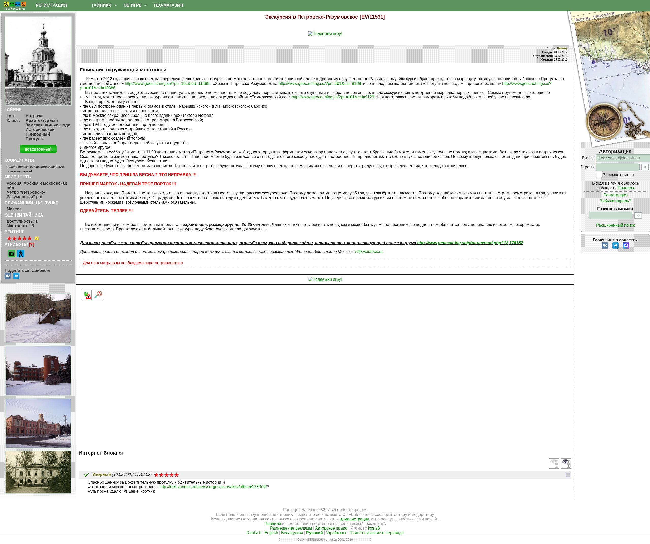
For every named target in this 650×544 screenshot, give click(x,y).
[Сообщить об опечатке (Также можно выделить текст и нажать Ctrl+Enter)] (98, 295)
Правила (626, 188)
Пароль (586, 167)
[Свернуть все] (554, 463)
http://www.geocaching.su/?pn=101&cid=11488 (167, 83)
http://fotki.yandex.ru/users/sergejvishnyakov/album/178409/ (213, 487)
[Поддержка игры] (325, 33)
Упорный (101, 474)
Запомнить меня (618, 175)
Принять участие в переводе (376, 533)
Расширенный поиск (615, 225)
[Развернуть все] (566, 463)
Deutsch (253, 533)
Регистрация (615, 195)
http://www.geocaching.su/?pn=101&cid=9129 (333, 97)
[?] (31, 244)
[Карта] (79, 5)
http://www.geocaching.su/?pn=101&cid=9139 (320, 83)
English (271, 533)
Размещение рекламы (291, 528)
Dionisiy (562, 48)
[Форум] (195, 5)
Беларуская (292, 533)
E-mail (588, 158)
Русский (314, 533)
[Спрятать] (568, 475)
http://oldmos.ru (369, 251)
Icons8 (374, 528)
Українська (336, 533)
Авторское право (331, 528)
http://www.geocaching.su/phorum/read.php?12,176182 (470, 243)
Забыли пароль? (615, 201)
